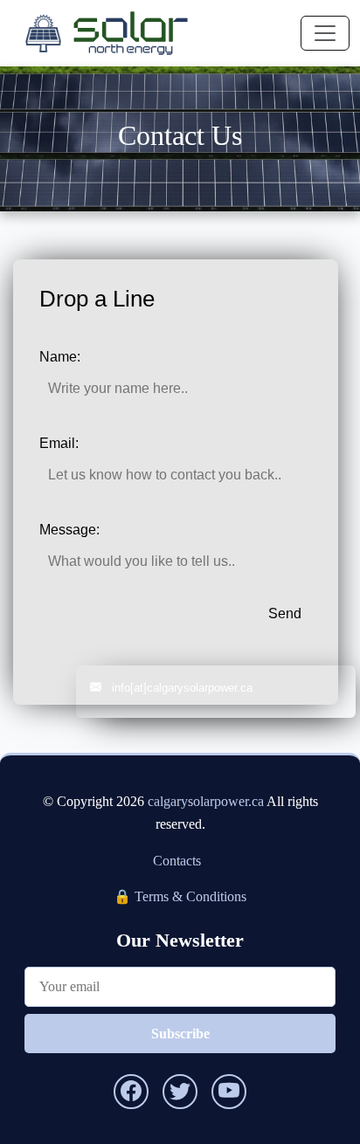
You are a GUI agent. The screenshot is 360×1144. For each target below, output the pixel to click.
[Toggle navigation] (325, 33)
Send (284, 613)
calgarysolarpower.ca (206, 801)
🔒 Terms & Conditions (180, 896)
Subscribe (180, 1033)
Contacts (177, 860)
